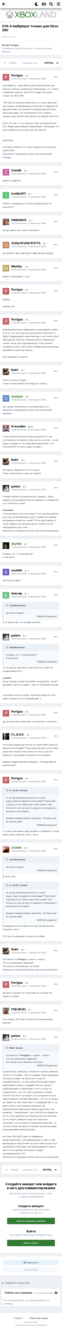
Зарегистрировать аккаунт (31, 1221)
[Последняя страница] (57, 62)
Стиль (18, 1318)
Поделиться (32, 1262)
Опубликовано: (28, 78)
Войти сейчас (31, 1243)
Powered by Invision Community (31, 1325)
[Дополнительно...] (55, 77)
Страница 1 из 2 (30, 63)
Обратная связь (38, 1318)
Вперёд (48, 63)
